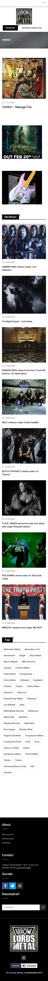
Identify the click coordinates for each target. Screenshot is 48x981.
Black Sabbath (11, 661)
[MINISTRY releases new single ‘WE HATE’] (24, 602)
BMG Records (28, 661)
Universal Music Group (15, 766)
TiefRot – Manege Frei (17, 107)
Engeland (38, 680)
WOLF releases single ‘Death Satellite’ (20, 422)
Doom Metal (10, 680)
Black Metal (35, 655)
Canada (7, 668)
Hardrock (21, 692)
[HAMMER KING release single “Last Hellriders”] (24, 242)
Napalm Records (12, 723)
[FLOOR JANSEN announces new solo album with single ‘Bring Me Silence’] (24, 498)
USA (32, 766)
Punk (27, 741)
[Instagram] (19, 885)
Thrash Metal (31, 754)
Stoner (26, 748)
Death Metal (9, 674)
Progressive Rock (12, 741)
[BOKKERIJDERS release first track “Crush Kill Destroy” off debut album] (24, 345)
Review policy (8, 838)
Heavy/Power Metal (13, 698)
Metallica (23, 717)
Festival (7, 686)
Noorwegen (9, 729)
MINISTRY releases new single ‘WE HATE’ (22, 627)
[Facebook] (5, 885)
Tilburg (7, 760)
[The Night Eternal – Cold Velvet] (24, 295)
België (22, 655)
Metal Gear (9, 717)
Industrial (31, 698)
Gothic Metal (33, 686)
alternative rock (32, 649)
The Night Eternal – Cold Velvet (17, 321)
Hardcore (8, 692)
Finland (19, 686)
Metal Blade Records (14, 711)
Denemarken (26, 674)
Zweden (8, 772)
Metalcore (33, 711)
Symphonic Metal (12, 754)
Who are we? (8, 834)
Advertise (6, 843)
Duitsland (24, 680)
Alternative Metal (12, 649)
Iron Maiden (9, 705)
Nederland (29, 723)
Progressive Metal (34, 735)
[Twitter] (12, 885)
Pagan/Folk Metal (12, 735)
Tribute (18, 760)
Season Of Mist (11, 748)
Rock (37, 741)
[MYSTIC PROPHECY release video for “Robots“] (24, 446)
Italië (22, 705)
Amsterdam (9, 655)
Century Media (22, 668)
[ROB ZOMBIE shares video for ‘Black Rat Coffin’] (24, 550)
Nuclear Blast (26, 729)
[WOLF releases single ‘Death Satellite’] (24, 397)
